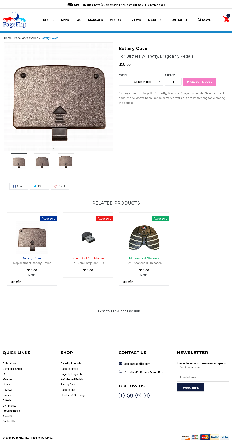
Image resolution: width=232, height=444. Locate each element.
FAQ (78, 20)
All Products (9, 363)
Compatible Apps (12, 368)
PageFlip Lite (68, 389)
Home (8, 38)
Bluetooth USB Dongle (73, 395)
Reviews (134, 20)
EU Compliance (11, 410)
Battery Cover (68, 384)
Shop (48, 20)
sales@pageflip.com (137, 364)
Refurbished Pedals (72, 379)
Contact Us (179, 20)
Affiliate (7, 400)
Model (123, 75)
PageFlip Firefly (69, 368)
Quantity (170, 75)
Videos (115, 20)
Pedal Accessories (26, 38)
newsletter (192, 352)
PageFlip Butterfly (71, 363)
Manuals (95, 20)
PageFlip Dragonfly (71, 374)
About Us (155, 20)
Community (9, 405)
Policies (7, 395)
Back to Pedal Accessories (119, 311)
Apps (65, 20)
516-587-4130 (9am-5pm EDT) (143, 372)
